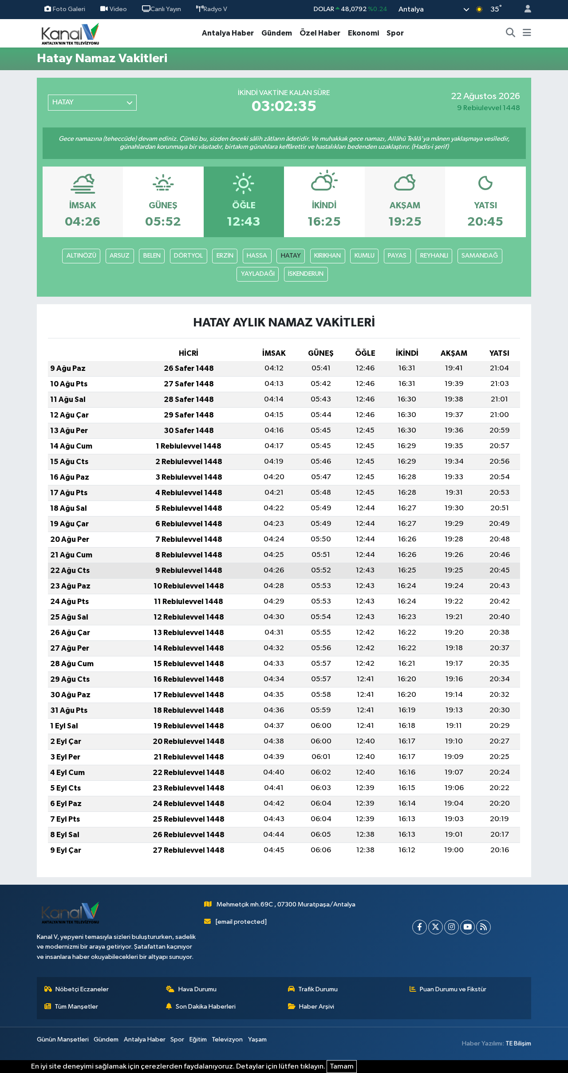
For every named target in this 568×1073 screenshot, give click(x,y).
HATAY (291, 255)
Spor (395, 33)
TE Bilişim (518, 1043)
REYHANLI (434, 255)
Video (118, 9)
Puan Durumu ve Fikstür (453, 989)
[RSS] (483, 927)
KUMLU (365, 255)
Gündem (276, 33)
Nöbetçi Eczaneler (82, 989)
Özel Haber (320, 33)
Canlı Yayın (165, 9)
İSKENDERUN (305, 273)
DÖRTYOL (188, 255)
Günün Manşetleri (63, 1039)
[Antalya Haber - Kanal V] (70, 33)
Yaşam (257, 1039)
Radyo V (215, 9)
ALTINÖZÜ (81, 255)
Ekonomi (363, 33)
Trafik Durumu (318, 989)
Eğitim (198, 1039)
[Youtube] (467, 927)
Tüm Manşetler (76, 1006)
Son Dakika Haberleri (206, 1006)
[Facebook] (419, 927)
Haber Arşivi (316, 1006)
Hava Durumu (197, 989)
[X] (435, 927)
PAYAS (397, 255)
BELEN (152, 255)
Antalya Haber (228, 33)
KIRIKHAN (327, 255)
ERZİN (225, 255)
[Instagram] (451, 927)
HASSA (257, 255)
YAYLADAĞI (258, 273)
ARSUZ (120, 255)
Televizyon (227, 1039)
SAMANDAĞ (480, 255)
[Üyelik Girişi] (524, 9)
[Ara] (510, 33)
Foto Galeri (69, 9)
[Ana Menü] (527, 33)
